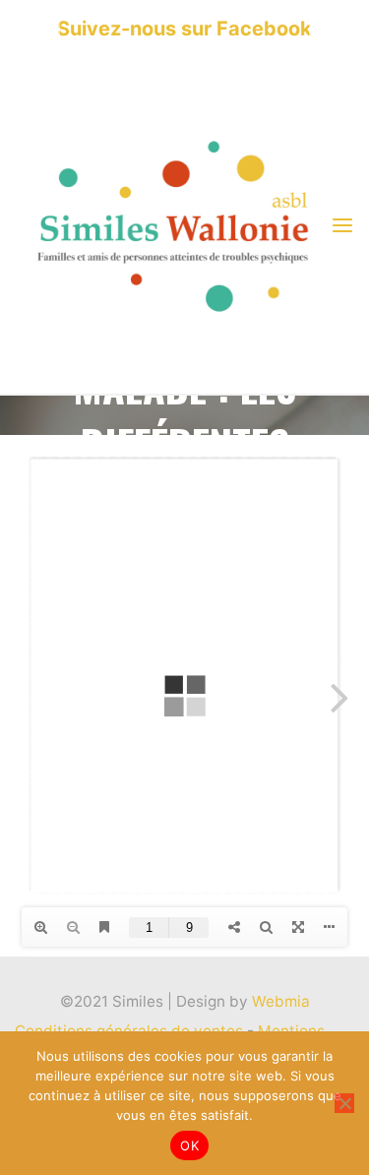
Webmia (281, 1001)
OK (189, 1145)
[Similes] (172, 225)
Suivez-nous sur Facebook (184, 28)
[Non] (344, 1103)
